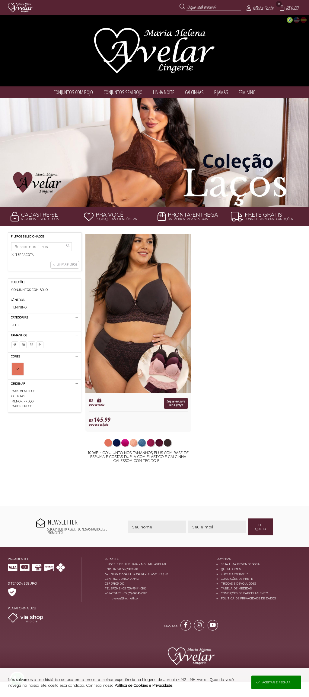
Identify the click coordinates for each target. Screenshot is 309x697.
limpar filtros (66, 264)
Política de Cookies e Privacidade (143, 685)
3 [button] (164, 199)
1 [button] (145, 199)
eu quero (260, 527)
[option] (154, 152)
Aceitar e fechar (276, 682)
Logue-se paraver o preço (176, 403)
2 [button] (154, 199)
